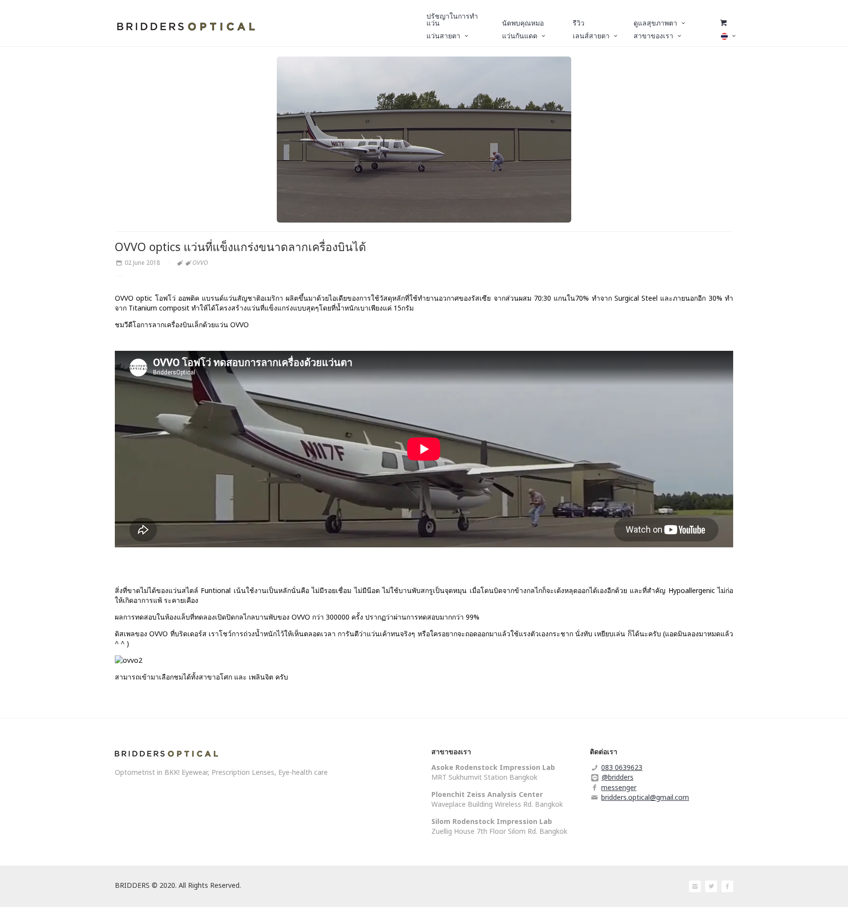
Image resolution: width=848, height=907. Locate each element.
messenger (618, 787)
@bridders (618, 777)
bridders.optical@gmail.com (645, 797)
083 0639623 (621, 767)
